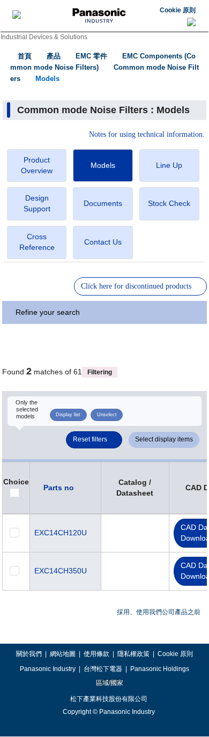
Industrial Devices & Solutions (44, 37)
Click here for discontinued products (136, 286)
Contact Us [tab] (103, 242)
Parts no (58, 487)
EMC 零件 (91, 56)
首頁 (25, 56)
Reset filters (90, 439)
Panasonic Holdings (159, 669)
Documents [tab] (103, 203)
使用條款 (96, 654)
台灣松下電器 (103, 669)
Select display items (164, 439)
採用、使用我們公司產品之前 (158, 612)
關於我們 (29, 654)
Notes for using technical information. (147, 134)
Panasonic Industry (48, 669)
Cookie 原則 (178, 10)
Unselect (107, 414)
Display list (68, 414)
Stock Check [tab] (169, 203)
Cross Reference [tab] (37, 242)
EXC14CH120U (60, 532)
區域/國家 (108, 683)
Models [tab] (103, 165)
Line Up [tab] (169, 165)
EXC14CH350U (60, 570)
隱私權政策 (133, 654)
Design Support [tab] (37, 203)
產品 (54, 56)
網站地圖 (63, 654)
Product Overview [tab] (37, 165)
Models (47, 79)
